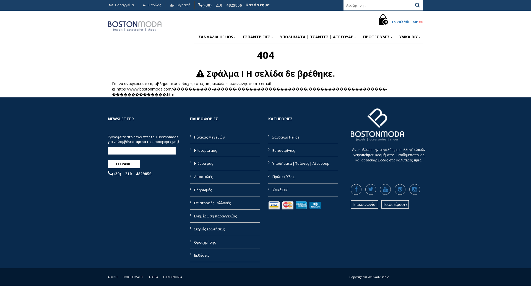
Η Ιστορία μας (205, 150)
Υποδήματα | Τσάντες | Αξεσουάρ (316, 36)
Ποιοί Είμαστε (394, 204)
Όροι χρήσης (205, 242)
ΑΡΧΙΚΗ (113, 277)
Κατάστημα (258, 4)
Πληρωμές (203, 189)
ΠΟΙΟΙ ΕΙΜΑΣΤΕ (133, 277)
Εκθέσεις (201, 255)
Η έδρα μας (203, 163)
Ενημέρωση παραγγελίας (215, 216)
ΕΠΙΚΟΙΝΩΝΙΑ (172, 277)
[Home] (135, 25)
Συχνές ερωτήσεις (209, 229)
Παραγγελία (124, 5)
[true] (417, 5)
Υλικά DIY (408, 36)
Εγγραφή (183, 5)
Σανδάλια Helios (215, 36)
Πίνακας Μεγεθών (209, 137)
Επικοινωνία (364, 204)
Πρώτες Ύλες (376, 36)
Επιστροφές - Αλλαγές (212, 202)
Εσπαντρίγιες (256, 36)
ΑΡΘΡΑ (153, 277)
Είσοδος (154, 5)
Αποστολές (203, 176)
